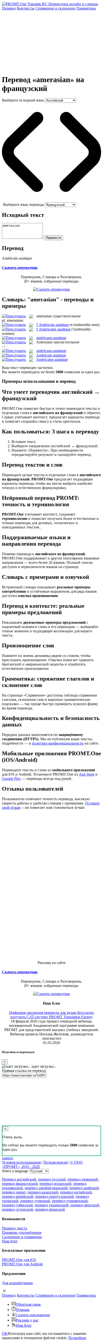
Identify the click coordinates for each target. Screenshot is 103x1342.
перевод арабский (84, 1188)
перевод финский (84, 1205)
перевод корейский (17, 1196)
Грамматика (86, 8)
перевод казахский (43, 1192)
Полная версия (55, 1162)
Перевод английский (19, 1179)
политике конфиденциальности (58, 743)
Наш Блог (24, 1325)
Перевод (9, 8)
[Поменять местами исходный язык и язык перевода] (51, 200)
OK (5, 1333)
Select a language (15, 1171)
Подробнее (77, 1338)
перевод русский (52, 1179)
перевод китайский (76, 1192)
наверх (7, 1158)
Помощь (22, 1310)
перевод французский (20, 1184)
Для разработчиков (17, 1283)
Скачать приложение (33, 1315)
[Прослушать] (14, 316)
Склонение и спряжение (22, 1237)
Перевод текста (14, 1228)
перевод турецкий (35, 1201)
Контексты (25, 8)
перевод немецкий (83, 1179)
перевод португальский (54, 1196)
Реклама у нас (27, 1320)
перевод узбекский (17, 1205)
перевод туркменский (70, 1201)
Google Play (11, 779)
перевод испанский (55, 1184)
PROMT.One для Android (22, 1264)
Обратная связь (28, 1304)
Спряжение (55, 8)
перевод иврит (14, 1192)
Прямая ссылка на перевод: (24, 1071)
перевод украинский (52, 1205)
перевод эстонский (17, 1209)
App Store (86, 774)
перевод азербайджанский (46, 1188)
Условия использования (21, 1162)
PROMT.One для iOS (19, 1260)
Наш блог (10, 1241)
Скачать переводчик (20, 268)
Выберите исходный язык (23, 100)
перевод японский (50, 1209)
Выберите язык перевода (23, 204)
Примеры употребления (21, 1232)
